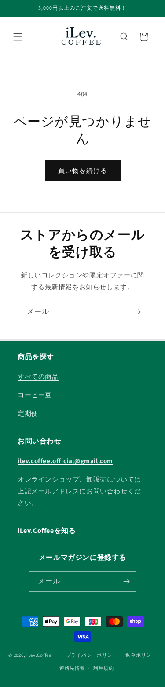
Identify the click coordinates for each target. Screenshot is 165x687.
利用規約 (103, 668)
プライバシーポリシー (91, 655)
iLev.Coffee (38, 654)
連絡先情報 (72, 668)
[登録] (137, 312)
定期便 (28, 413)
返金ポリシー (140, 655)
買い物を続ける (82, 170)
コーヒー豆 (35, 395)
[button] (17, 37)
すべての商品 (38, 376)
